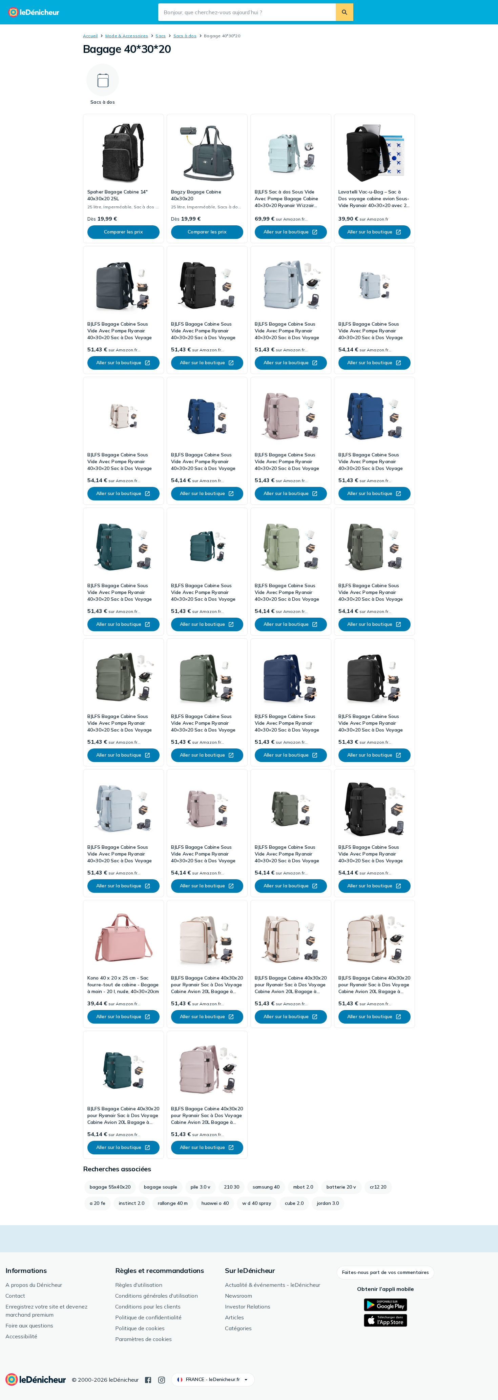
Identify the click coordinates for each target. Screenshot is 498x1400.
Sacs (160, 35)
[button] (385, 1272)
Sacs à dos (184, 35)
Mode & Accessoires (126, 35)
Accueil (90, 35)
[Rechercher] (344, 12)
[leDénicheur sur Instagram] (162, 1379)
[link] (123, 178)
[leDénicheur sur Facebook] (148, 1379)
